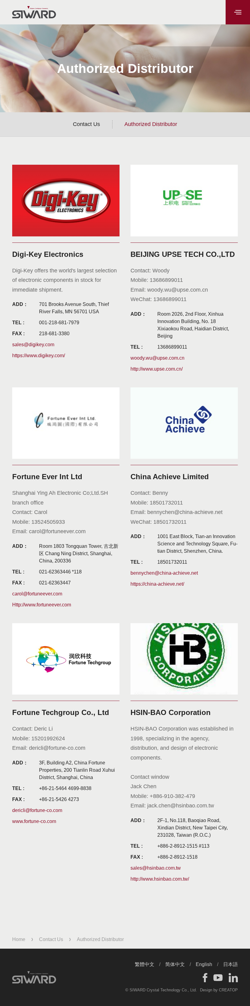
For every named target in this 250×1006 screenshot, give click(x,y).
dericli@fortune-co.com (37, 810)
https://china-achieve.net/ (157, 584)
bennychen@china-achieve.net (164, 573)
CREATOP (228, 990)
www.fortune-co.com (34, 821)
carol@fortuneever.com (37, 593)
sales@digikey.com (33, 344)
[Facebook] (205, 977)
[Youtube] (218, 977)
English (204, 964)
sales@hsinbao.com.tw (155, 868)
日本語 (230, 964)
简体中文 (175, 964)
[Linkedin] (233, 977)
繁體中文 (144, 964)
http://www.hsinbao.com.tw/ (159, 879)
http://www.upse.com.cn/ (156, 369)
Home (18, 939)
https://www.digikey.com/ (38, 355)
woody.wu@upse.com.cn (157, 358)
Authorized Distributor (150, 124)
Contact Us (86, 124)
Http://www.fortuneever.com (41, 604)
